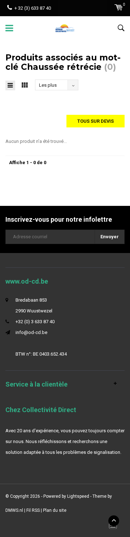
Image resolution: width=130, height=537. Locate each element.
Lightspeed (78, 496)
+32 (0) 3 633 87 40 (35, 321)
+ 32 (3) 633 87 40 (32, 8)
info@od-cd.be (31, 332)
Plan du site (54, 510)
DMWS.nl (14, 510)
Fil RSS (33, 510)
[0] (118, 7)
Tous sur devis (95, 121)
